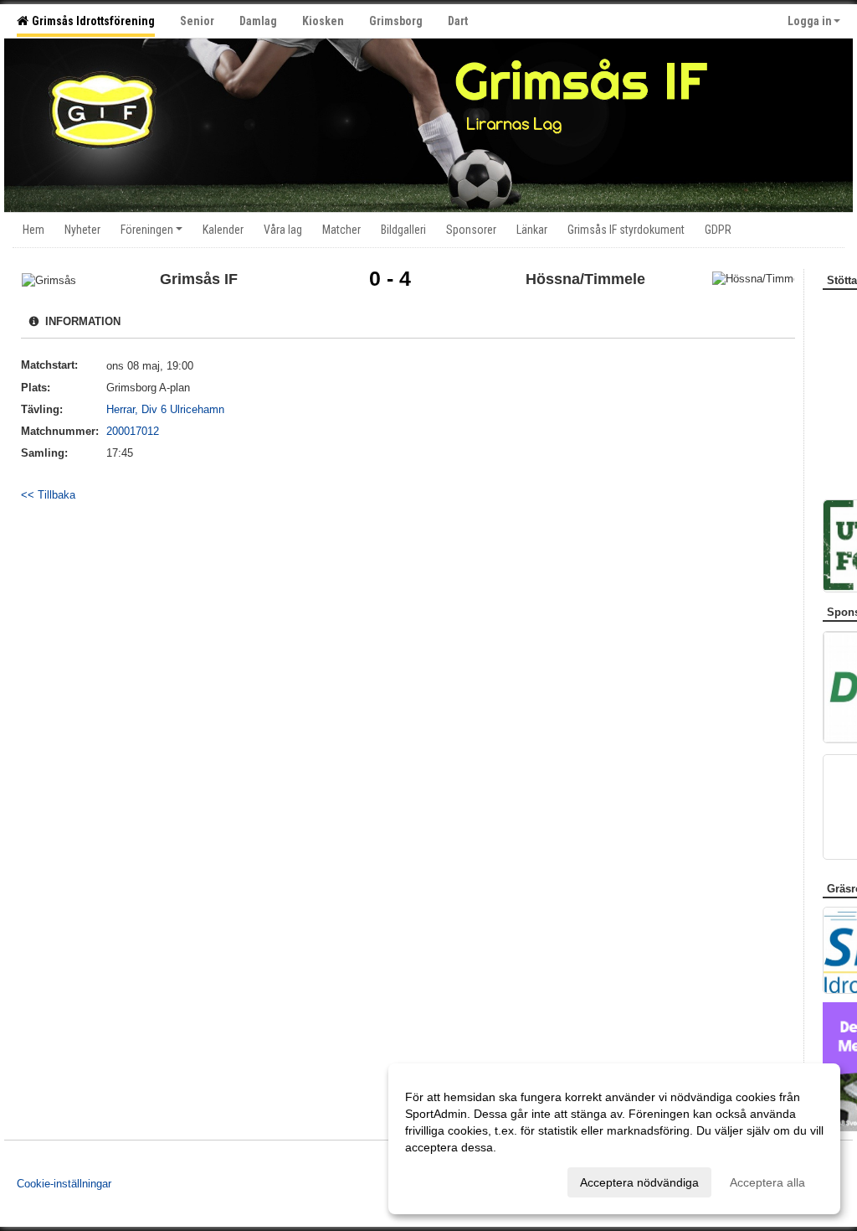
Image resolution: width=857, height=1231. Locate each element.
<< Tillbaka (48, 495)
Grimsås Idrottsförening (91, 21)
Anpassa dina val (450, 1180)
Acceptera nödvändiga (639, 1182)
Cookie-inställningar (64, 1183)
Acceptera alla (767, 1182)
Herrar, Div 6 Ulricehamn (165, 409)
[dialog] (614, 1138)
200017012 (132, 431)
